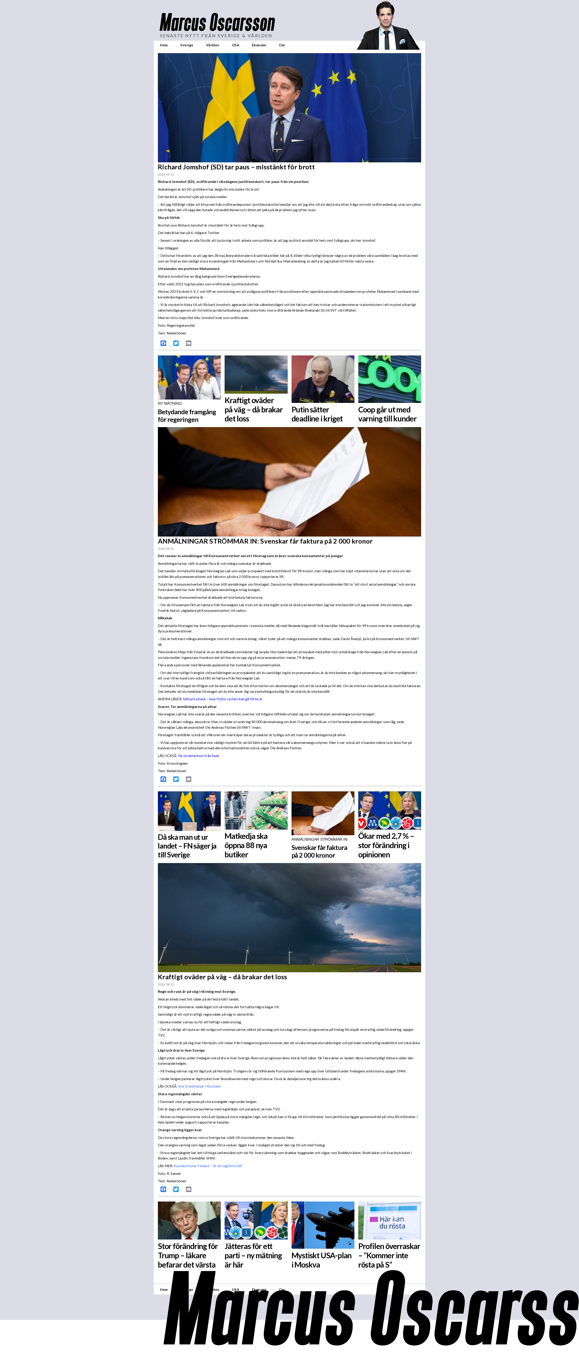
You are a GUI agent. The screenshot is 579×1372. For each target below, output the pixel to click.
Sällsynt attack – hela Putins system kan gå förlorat (222, 699)
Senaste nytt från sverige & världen (216, 35)
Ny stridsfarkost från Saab (198, 756)
